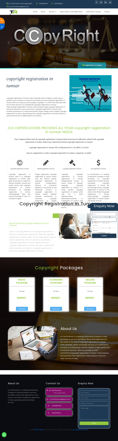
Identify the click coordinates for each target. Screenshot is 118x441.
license (102, 371)
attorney (68, 371)
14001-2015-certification (38, 373)
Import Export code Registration (71, 12)
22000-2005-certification (55, 373)
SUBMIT (104, 236)
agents (73, 371)
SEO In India (39, 430)
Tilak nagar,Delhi (59, 393)
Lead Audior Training (93, 12)
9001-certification (23, 373)
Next (110, 42)
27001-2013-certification (72, 373)
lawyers (58, 371)
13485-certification (87, 373)
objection (52, 371)
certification (4, 373)
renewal (88, 371)
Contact (107, 12)
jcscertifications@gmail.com (19, 6)
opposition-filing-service (39, 371)
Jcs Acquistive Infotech (80, 430)
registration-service (7, 371)
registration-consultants (22, 371)
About (43, 12)
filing (63, 371)
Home (35, 12)
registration (81, 371)
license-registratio (111, 371)
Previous (8, 42)
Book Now (22, 309)
